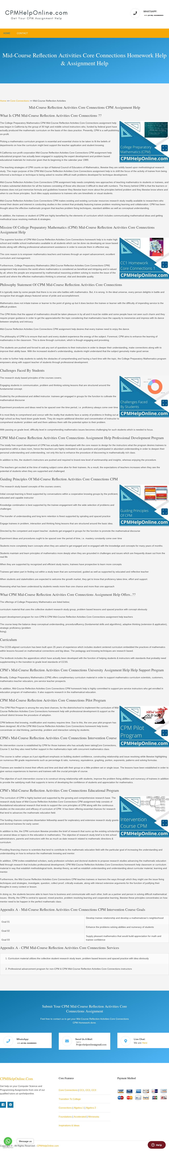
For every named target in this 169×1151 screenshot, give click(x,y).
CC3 (93, 1090)
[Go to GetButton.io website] (8, 1148)
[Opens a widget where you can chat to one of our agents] (157, 1145)
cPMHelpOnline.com (16, 1078)
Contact (22, 33)
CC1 (82, 1090)
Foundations (65, 1116)
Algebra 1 (79, 1107)
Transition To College (70, 1099)
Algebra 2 (91, 1107)
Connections (65, 1107)
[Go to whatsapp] (8, 1141)
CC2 (87, 1090)
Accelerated (80, 1116)
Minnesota (93, 1116)
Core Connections (19, 100)
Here (144, 1042)
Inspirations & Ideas (69, 1125)
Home (6, 33)
